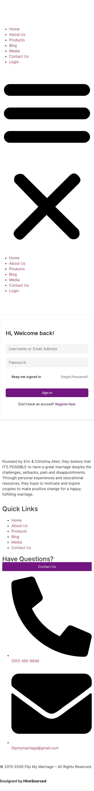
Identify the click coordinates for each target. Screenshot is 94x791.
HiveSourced (34, 781)
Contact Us (19, 56)
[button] (47, 160)
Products (17, 40)
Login (14, 61)
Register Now (65, 404)
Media (14, 51)
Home (14, 29)
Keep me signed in (26, 377)
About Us (17, 34)
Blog (13, 45)
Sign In (47, 393)
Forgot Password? (74, 377)
